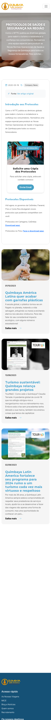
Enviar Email (25, 187)
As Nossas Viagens (10, 696)
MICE (3, 700)
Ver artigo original (25, 93)
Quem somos (7, 708)
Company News (31, 85)
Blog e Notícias (8, 704)
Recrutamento (7, 712)
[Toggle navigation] (46, 6)
